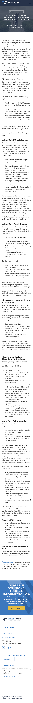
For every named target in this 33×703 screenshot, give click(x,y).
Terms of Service (16, 698)
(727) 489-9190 (7, 633)
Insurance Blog (16, 12)
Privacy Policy (6, 698)
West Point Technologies (16, 25)
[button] (30, 3)
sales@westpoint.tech (9, 637)
